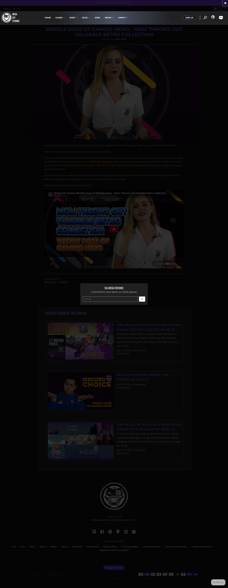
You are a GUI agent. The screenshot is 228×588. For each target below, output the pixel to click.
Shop (72, 17)
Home (48, 17)
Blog (85, 17)
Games (58, 17)
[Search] (205, 17)
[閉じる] (225, 3)
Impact (122, 17)
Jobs (97, 17)
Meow (108, 17)
